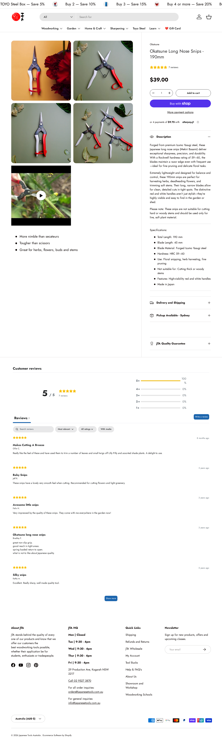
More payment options (180, 112)
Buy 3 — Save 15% (131, 4)
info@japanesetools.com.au (84, 703)
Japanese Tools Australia (30, 735)
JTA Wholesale (134, 649)
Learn (153, 28)
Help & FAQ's (134, 670)
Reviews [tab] (21, 418)
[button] (209, 17)
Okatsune (154, 44)
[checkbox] (106, 429)
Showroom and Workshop (134, 685)
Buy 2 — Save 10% (80, 4)
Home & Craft (93, 28)
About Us (131, 676)
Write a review (201, 416)
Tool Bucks (132, 663)
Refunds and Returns (137, 642)
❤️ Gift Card (173, 28)
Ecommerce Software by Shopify (57, 735)
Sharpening (117, 28)
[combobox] (109, 17)
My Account (133, 656)
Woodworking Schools (139, 695)
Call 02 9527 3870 (79, 681)
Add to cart (193, 93)
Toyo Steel (139, 28)
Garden (71, 28)
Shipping (131, 635)
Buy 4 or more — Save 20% (189, 4)
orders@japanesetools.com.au (85, 692)
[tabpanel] (111, 515)
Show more (111, 598)
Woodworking (49, 28)
